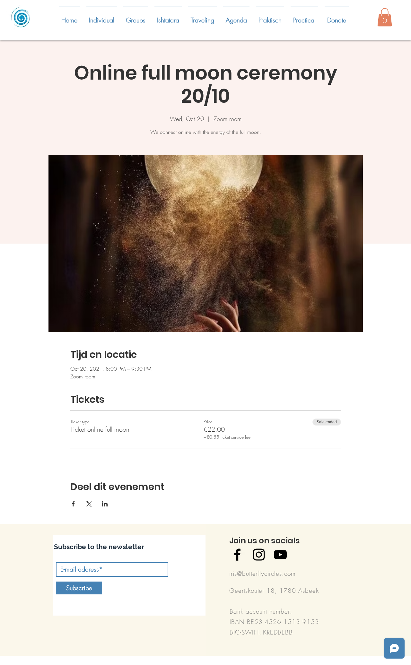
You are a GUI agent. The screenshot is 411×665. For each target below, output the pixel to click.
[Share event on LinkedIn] (105, 503)
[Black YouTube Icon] (280, 555)
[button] (101, 17)
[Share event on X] (89, 503)
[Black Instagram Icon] (259, 555)
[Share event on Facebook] (73, 503)
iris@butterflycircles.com (262, 573)
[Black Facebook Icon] (237, 555)
